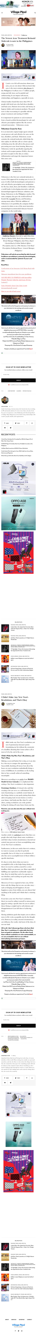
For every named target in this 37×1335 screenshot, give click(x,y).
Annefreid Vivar (11, 703)
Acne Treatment (11, 390)
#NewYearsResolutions (13, 1036)
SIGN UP (18, 380)
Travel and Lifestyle (6, 35)
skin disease (27, 88)
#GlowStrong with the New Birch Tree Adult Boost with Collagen (16, 455)
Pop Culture (25, 646)
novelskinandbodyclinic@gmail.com (12, 332)
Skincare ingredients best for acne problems (16, 274)
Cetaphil (12, 199)
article (21, 779)
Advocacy (15, 162)
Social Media (27, 164)
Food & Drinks (14, 656)
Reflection (20, 164)
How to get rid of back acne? (11, 291)
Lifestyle (25, 163)
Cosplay (21, 162)
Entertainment (27, 162)
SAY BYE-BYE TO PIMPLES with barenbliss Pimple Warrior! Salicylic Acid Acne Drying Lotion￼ (16, 280)
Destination (14, 666)
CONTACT (29, 1319)
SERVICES (13, 1319)
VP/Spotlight (16, 165)
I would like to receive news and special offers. (19, 384)
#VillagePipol (23, 1036)
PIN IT (19, 319)
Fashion (13, 624)
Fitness (14, 163)
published (17, 835)
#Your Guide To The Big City (26, 1037)
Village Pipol (24, 1038)
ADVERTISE (21, 1319)
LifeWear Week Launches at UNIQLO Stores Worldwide (14, 448)
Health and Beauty (15, 675)
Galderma (19, 390)
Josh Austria (10, 44)
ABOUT (7, 1319)
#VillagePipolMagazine (13, 1037)
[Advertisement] (18, 597)
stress (3, 903)
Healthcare (20, 163)
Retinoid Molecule (27, 390)
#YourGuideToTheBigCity (13, 1038)
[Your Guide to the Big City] (18, 13)
